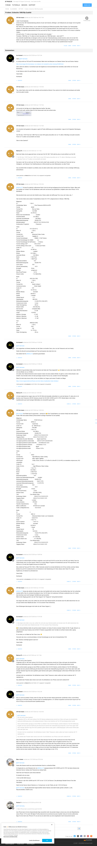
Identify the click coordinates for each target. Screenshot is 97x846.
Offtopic (21, 9)
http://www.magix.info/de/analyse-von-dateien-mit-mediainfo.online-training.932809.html (40, 64)
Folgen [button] (65, 45)
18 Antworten (86, 20)
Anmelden (87, 5)
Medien (24, 5)
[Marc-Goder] (10, 762)
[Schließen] (52, 824)
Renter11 (19, 802)
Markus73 (19, 150)
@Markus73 (19, 187)
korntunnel (19, 55)
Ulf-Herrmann (20, 17)
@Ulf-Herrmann (23, 59)
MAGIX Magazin (31, 843)
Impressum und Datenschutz (10, 836)
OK (47, 840)
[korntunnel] (10, 58)
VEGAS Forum (20, 843)
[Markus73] (10, 153)
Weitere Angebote (9, 843)
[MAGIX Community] (8, 1)
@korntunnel (19, 413)
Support (32, 5)
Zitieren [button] (74, 45)
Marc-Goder (20, 759)
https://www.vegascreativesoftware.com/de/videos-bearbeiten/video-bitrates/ (37, 381)
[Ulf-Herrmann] (10, 20)
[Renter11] (10, 805)
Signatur (20, 80)
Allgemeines (13, 9)
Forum (8, 5)
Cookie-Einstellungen (34, 840)
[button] (79, 45)
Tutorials (16, 5)
